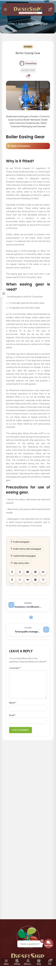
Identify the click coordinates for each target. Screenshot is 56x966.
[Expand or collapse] (46, 146)
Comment (15, 667)
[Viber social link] (43, 580)
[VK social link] (28, 580)
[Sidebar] (3, 293)
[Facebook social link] (12, 572)
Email (12, 715)
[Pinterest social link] (35, 572)
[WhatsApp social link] (20, 580)
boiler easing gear (21, 542)
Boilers (21, 23)
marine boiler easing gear (24, 556)
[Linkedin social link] (43, 572)
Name (12, 702)
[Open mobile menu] (5, 9)
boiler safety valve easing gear (27, 549)
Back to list (31, 617)
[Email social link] (28, 572)
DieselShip (31, 63)
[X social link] (20, 572)
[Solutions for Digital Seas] (27, 9)
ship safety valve (21, 563)
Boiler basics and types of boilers (22, 116)
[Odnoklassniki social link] (12, 580)
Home (11, 23)
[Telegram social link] (35, 580)
